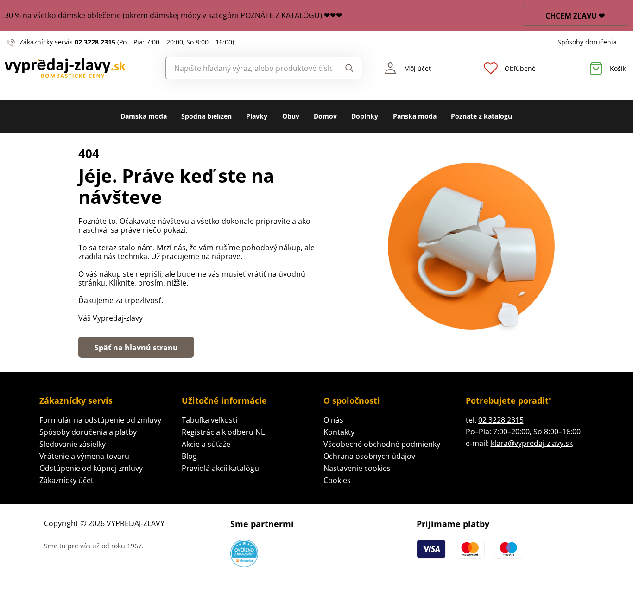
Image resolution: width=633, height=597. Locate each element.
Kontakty (338, 432)
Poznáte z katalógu (481, 116)
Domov (325, 116)
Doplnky (364, 116)
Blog (189, 456)
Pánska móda (415, 116)
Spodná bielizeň (206, 116)
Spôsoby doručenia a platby (88, 432)
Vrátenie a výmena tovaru (84, 456)
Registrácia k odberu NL (223, 432)
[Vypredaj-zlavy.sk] (79, 68)
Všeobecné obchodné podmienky (381, 444)
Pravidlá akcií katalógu (220, 468)
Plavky (256, 116)
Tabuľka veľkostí (209, 420)
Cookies (337, 480)
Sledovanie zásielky (72, 444)
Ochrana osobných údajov (369, 456)
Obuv (290, 116)
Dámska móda (143, 116)
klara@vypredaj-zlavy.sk (532, 443)
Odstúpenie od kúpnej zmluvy (91, 468)
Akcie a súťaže (206, 444)
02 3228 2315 (95, 42)
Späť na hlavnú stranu (136, 348)
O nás (333, 420)
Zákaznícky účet (66, 480)
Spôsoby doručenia (587, 42)
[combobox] (249, 68)
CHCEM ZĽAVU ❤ (575, 16)
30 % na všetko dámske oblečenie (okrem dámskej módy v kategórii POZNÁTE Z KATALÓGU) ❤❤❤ (173, 15)
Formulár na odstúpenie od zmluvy (100, 420)
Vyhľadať (346, 68)
